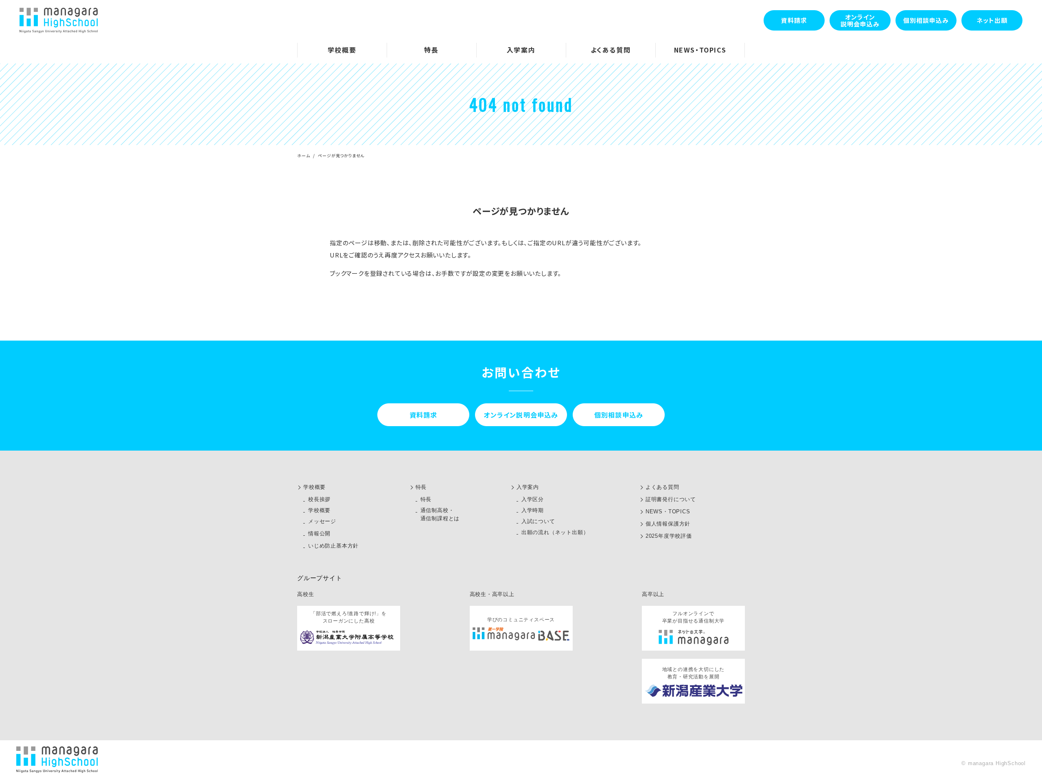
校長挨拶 (319, 499)
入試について (538, 521)
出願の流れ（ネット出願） (555, 532)
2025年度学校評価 (669, 536)
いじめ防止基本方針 (333, 546)
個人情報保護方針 (668, 524)
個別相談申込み (926, 20)
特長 (421, 487)
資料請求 (794, 20)
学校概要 (314, 487)
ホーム (303, 155)
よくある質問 (662, 487)
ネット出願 (992, 20)
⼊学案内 (528, 487)
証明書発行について (671, 499)
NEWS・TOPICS (668, 511)
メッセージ (322, 521)
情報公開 (319, 533)
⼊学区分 (532, 499)
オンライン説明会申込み (860, 20)
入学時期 (532, 510)
